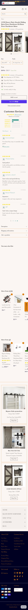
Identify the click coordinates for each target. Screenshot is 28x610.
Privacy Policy (4, 555)
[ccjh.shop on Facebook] (17, 573)
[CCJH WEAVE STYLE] (14, 475)
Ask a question (5, 235)
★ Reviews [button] (26, 306)
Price (2, 67)
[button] (5, 29)
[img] (6, 135)
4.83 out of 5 (17, 114)
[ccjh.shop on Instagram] (15, 573)
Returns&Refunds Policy (7, 561)
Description (4, 226)
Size (2, 59)
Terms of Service (5, 549)
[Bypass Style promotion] (14, 398)
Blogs (2, 543)
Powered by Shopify (13, 606)
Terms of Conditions (6, 564)
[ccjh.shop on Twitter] (22, 573)
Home (2, 19)
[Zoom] (22, 50)
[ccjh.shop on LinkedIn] (15, 579)
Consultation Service (19, 543)
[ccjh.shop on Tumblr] (22, 576)
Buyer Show (4, 546)
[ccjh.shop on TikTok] (20, 576)
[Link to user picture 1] (5, 149)
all (10, 339)
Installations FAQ (18, 541)
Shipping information (7, 230)
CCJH (11, 291)
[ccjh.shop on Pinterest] (15, 576)
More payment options (14, 105)
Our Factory (4, 541)
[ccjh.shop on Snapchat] (17, 576)
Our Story (3, 538)
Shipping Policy (5, 558)
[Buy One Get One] (14, 437)
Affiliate (16, 549)
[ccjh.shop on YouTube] (20, 573)
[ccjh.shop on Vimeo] (17, 579)
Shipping (3, 93)
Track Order (17, 546)
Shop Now (14, 420)
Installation (17, 538)
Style (13, 59)
